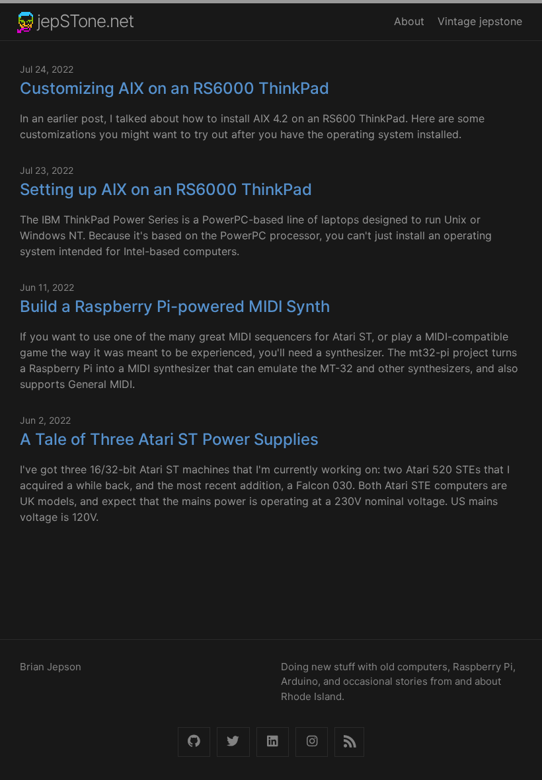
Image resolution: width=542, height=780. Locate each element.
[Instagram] (311, 742)
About (409, 21)
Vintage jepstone (480, 21)
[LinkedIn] (272, 742)
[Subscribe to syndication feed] (349, 742)
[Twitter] (233, 742)
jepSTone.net (85, 21)
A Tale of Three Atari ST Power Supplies (169, 439)
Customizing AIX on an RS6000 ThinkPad (174, 88)
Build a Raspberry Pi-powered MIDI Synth (175, 306)
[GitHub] (194, 742)
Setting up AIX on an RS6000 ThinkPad (166, 189)
